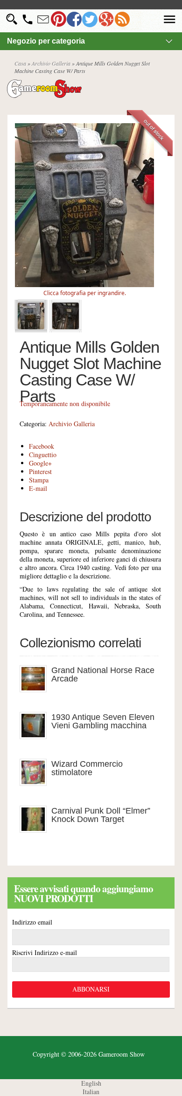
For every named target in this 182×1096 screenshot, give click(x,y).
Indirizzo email (32, 922)
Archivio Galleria (51, 63)
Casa (20, 63)
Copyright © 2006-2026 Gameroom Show (89, 1054)
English (91, 1083)
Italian (91, 1091)
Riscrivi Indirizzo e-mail (44, 952)
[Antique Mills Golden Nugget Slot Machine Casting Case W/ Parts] (84, 284)
